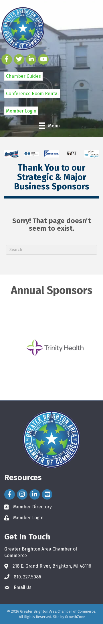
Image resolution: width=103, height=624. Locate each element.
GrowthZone (75, 617)
